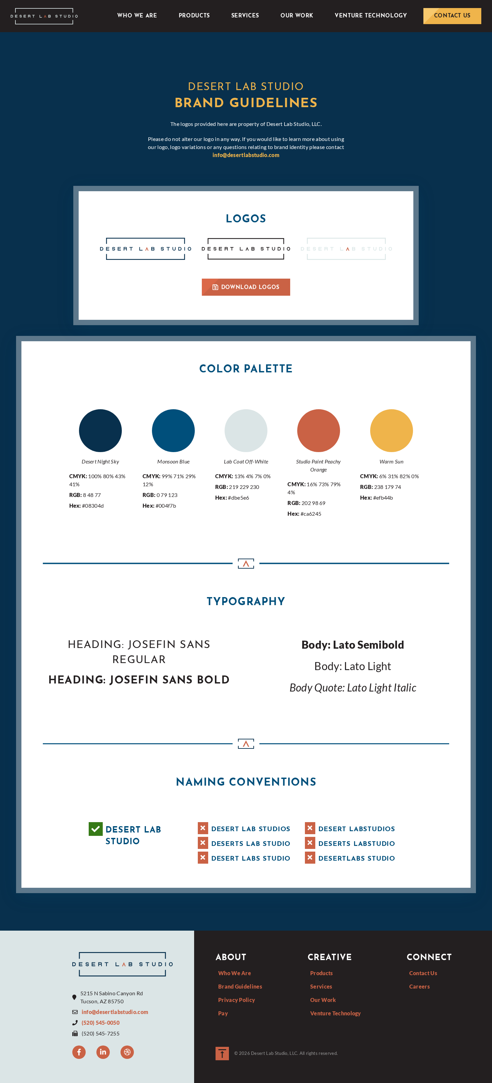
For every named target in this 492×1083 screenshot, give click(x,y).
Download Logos (250, 287)
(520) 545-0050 (100, 1022)
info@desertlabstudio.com (246, 155)
